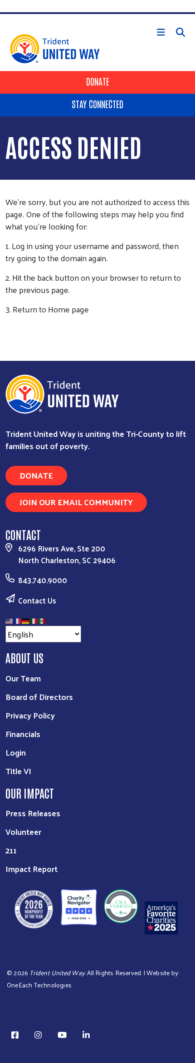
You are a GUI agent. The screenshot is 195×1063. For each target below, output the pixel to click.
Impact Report (31, 869)
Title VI (18, 771)
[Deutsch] (26, 619)
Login (15, 752)
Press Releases (32, 813)
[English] (9, 619)
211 (11, 850)
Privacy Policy (30, 715)
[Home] (97, 13)
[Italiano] (34, 619)
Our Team (23, 678)
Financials (22, 734)
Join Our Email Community (76, 501)
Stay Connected (97, 104)
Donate (97, 81)
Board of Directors (39, 697)
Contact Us (37, 600)
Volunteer (23, 831)
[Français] (18, 619)
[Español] (42, 619)
